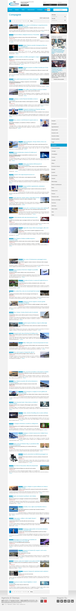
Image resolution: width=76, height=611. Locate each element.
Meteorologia (54, 181)
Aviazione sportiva (55, 139)
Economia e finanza (56, 166)
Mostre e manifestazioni (57, 184)
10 (28, 21)
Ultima (31, 21)
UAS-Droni (54, 205)
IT (45, 601)
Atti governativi (55, 129)
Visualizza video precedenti (59, 79)
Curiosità (53, 160)
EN (41, 601)
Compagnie (54, 145)
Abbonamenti (31, 9)
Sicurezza (54, 202)
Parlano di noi (54, 190)
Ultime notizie (54, 208)
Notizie (17, 9)
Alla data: (53, 18)
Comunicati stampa (56, 148)
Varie (53, 211)
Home (10, 9)
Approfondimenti (55, 126)
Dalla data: (54, 14)
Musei (53, 187)
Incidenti (53, 172)
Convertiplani (54, 154)
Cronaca (53, 157)
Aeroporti (53, 120)
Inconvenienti (54, 175)
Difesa (53, 163)
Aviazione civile (55, 132)
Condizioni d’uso (22, 604)
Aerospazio (54, 123)
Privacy (18, 604)
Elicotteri (53, 169)
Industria (53, 178)
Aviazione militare (55, 135)
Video (23, 9)
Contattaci (40, 9)
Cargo (53, 142)
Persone (53, 193)
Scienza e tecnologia (56, 199)
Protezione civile (55, 196)
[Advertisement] (29, 135)
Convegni (54, 151)
